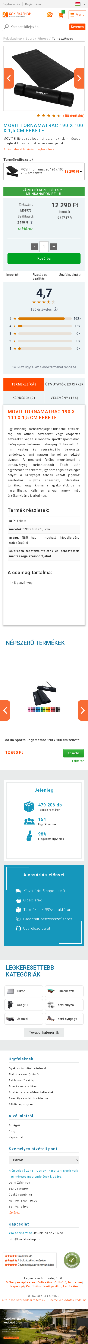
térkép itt (14, 1212)
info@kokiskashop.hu (24, 1239)
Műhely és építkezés (20, 1282)
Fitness (43, 38)
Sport (30, 38)
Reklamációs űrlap (22, 1080)
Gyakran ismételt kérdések (28, 1068)
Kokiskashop (12, 38)
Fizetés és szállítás (40, 276)
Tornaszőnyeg (62, 38)
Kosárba (44, 258)
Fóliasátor (45, 1282)
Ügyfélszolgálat (70, 274)
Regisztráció (33, 4)
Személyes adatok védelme (28, 1098)
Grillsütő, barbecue (68, 1282)
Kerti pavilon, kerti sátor (61, 1286)
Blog (12, 1131)
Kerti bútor (33, 1286)
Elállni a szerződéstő (24, 1074)
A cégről (15, 1125)
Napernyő (17, 1286)
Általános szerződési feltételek (31, 1092)
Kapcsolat (16, 1137)
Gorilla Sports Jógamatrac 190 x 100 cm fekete (41, 740)
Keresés (77, 27)
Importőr (12, 274)
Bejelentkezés (11, 4)
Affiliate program (21, 1104)
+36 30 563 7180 (20, 1233)
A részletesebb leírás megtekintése (28, 149)
